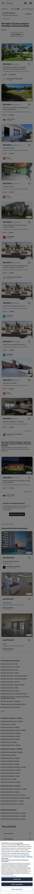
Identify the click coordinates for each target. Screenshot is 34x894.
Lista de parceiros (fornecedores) (8, 876)
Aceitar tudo (17, 879)
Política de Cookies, (20, 856)
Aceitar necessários (17, 884)
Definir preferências (17, 889)
